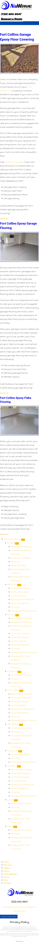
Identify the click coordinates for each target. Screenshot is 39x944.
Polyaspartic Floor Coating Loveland (8, 929)
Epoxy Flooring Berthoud (26, 934)
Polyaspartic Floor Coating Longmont (24, 931)
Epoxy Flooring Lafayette (29, 933)
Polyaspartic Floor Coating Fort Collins (27, 928)
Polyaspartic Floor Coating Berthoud (25, 929)
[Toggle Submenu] (23, 540)
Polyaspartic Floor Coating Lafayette (11, 928)
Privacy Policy (19, 921)
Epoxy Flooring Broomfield (6, 933)
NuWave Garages (14, 162)
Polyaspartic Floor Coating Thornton (28, 926)
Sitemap (19, 941)
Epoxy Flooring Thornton (17, 933)
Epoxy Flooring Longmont (21, 936)
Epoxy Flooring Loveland (14, 934)
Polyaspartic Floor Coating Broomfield (11, 926)
